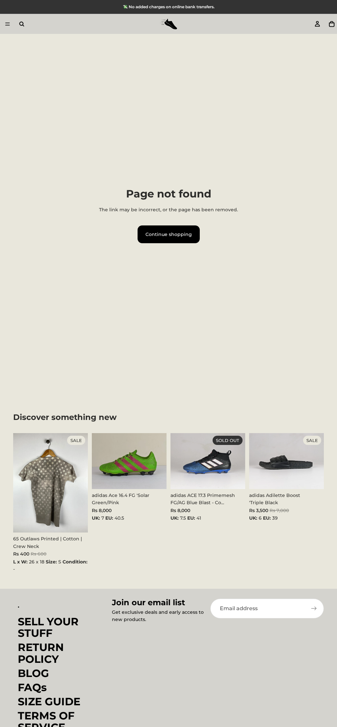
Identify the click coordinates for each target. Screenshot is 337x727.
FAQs (32, 687)
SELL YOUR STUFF (48, 627)
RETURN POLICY (41, 653)
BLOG (33, 672)
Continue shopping (168, 234)
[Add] (78, 522)
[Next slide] (159, 461)
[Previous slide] (99, 461)
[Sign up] (314, 608)
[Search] (21, 24)
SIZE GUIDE (49, 701)
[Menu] (7, 24)
